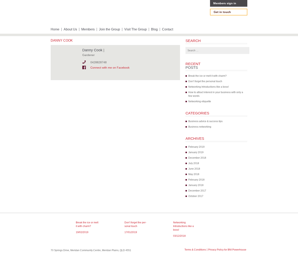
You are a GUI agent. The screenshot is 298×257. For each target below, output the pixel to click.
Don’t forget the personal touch (205, 81)
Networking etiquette (199, 101)
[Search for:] (217, 50)
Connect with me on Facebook (110, 67)
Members (88, 29)
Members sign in (224, 3)
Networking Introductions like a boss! (208, 86)
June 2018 (194, 168)
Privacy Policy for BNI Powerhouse (227, 249)
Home (55, 29)
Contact (167, 29)
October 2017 (195, 196)
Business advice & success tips (205, 121)
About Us (70, 29)
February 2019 (196, 146)
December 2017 (197, 190)
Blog (154, 29)
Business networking (199, 126)
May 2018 (193, 174)
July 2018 (193, 163)
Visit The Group (135, 29)
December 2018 (197, 157)
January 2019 (196, 152)
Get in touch (222, 12)
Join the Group (109, 29)
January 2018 (196, 185)
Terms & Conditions (195, 249)
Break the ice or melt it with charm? (207, 75)
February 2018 (196, 179)
